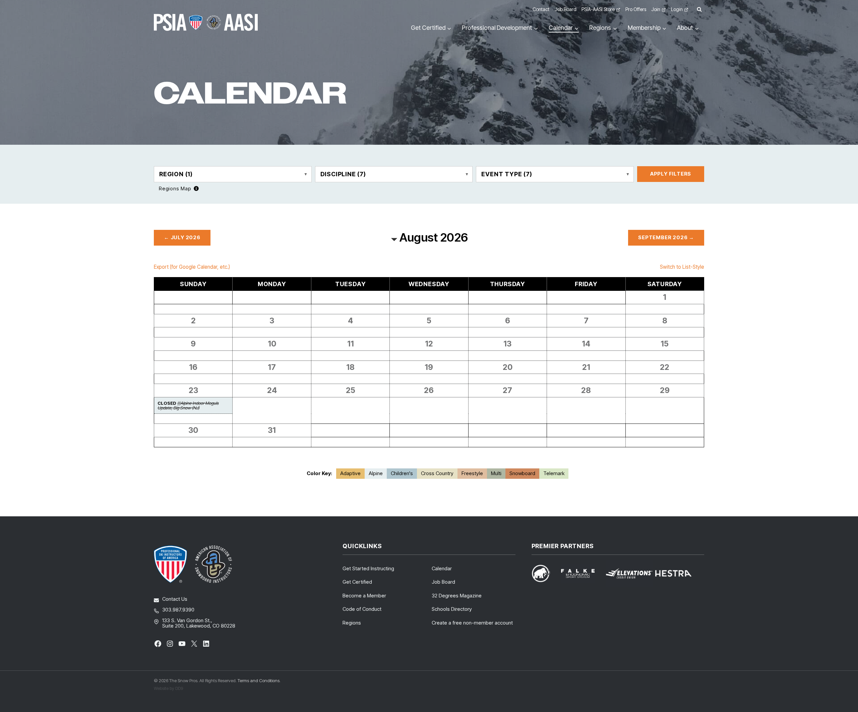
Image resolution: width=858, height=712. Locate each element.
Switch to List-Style (682, 267)
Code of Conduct (362, 609)
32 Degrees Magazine (457, 595)
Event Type (506, 174)
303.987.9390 (178, 609)
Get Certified (357, 582)
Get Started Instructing (368, 568)
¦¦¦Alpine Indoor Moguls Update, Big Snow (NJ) (188, 405)
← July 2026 (182, 237)
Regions (352, 623)
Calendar (442, 568)
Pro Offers (635, 9)
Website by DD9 (168, 688)
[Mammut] (545, 573)
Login (677, 9)
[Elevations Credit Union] (629, 573)
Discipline (343, 174)
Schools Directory (452, 609)
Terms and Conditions (259, 680)
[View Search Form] (699, 9)
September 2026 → (666, 237)
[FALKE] (582, 573)
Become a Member (364, 595)
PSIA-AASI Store (598, 9)
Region (176, 174)
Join (655, 9)
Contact (541, 9)
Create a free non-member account (472, 623)
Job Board (565, 9)
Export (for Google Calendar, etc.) (192, 267)
